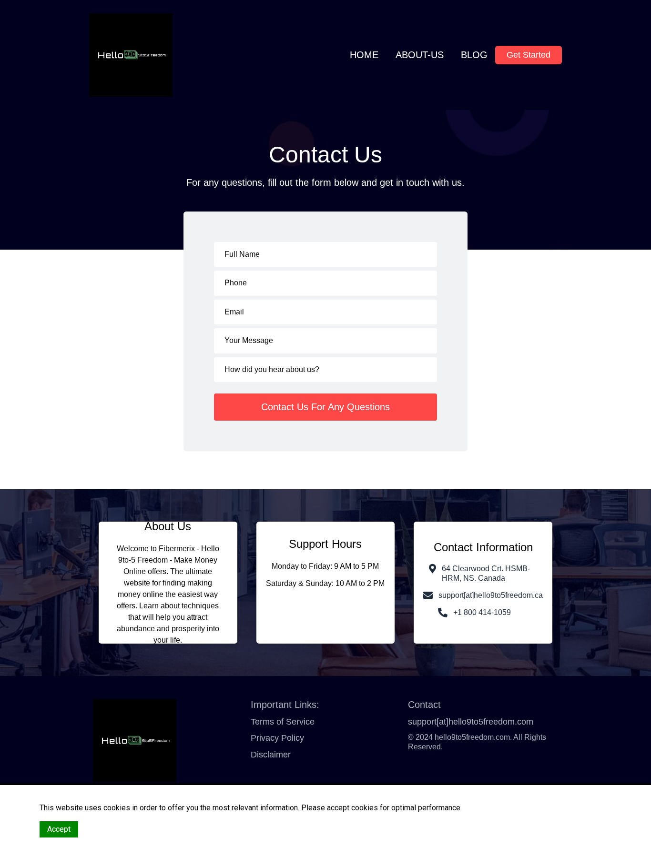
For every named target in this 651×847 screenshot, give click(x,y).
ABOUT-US (420, 55)
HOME (364, 55)
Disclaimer (271, 754)
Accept (59, 829)
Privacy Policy (277, 738)
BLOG (474, 55)
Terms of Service (283, 721)
